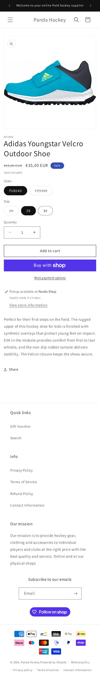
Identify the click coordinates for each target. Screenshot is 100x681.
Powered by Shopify (53, 662)
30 (45, 210)
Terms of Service (23, 482)
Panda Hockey (30, 662)
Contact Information (27, 505)
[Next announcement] (90, 5)
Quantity (10, 222)
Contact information (77, 670)
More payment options (50, 278)
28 (14, 211)
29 (28, 210)
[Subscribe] (75, 593)
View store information (28, 305)
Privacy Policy (21, 470)
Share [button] (13, 369)
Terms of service (48, 670)
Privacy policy (22, 670)
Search (16, 438)
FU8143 (15, 190)
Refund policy (80, 662)
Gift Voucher (20, 426)
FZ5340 (44, 191)
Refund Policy (21, 493)
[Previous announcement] (9, 5)
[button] (10, 19)
